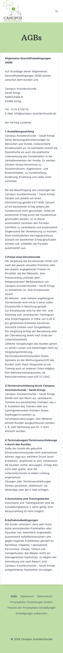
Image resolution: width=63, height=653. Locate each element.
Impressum (27, 596)
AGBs (14, 596)
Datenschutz (44, 596)
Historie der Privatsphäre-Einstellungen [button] (31, 607)
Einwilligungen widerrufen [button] (31, 613)
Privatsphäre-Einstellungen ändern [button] (31, 602)
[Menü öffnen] (56, 11)
